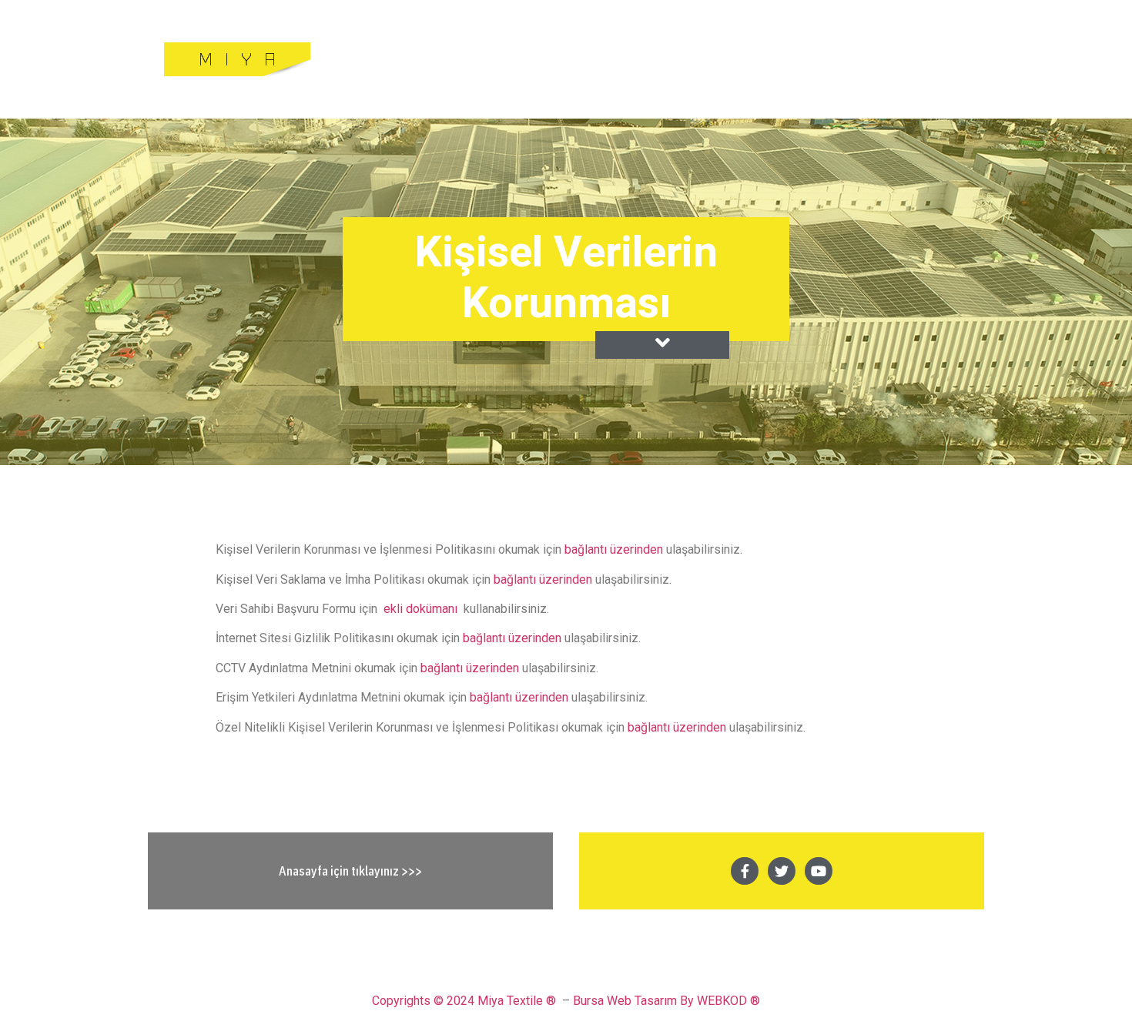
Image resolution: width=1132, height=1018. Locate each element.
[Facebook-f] (745, 871)
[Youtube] (818, 871)
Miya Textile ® (516, 1000)
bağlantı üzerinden (615, 549)
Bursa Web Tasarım (625, 1000)
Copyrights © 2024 (423, 1000)
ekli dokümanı (420, 608)
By (687, 1000)
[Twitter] (781, 871)
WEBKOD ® (728, 1000)
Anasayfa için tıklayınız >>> (350, 871)
